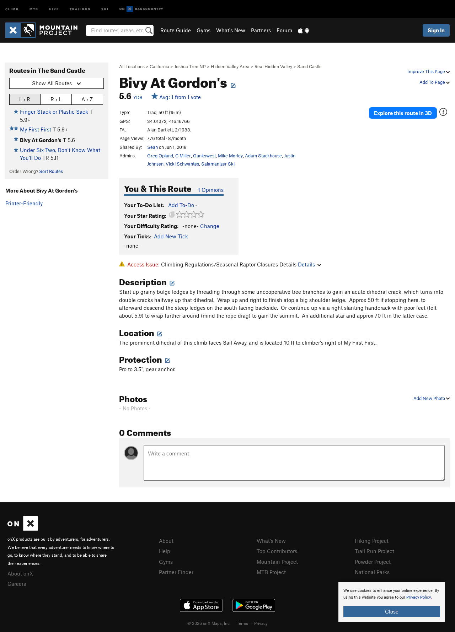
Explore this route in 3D (403, 113)
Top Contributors (277, 551)
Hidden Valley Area (230, 66)
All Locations (132, 66)
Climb (12, 8)
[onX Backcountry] (141, 9)
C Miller (183, 155)
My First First (35, 129)
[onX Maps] (22, 528)
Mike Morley (230, 155)
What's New (230, 30)
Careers (16, 583)
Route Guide (175, 30)
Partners (261, 30)
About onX (20, 573)
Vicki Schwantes (182, 164)
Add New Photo (429, 398)
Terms (242, 623)
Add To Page (432, 82)
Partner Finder (176, 572)
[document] (391, 602)
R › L (55, 99)
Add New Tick (171, 236)
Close (391, 611)
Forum (284, 30)
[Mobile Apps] (303, 30)
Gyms (203, 30)
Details (306, 264)
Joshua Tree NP (190, 66)
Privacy (261, 623)
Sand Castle (309, 66)
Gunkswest (204, 155)
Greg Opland (160, 155)
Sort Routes (51, 171)
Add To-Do (181, 205)
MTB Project (271, 572)
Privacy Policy (418, 597)
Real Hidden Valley (273, 66)
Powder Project (373, 561)
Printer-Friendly (24, 203)
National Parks (372, 572)
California (159, 66)
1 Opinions (211, 190)
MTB (34, 8)
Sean (152, 147)
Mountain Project (277, 561)
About (166, 541)
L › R (24, 99)
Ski (105, 8)
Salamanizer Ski (218, 164)
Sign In (436, 30)
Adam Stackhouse (263, 155)
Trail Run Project (374, 551)
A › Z (87, 99)
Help (164, 551)
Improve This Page (426, 71)
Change (209, 226)
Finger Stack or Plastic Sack (54, 111)
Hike (54, 8)
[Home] (45, 30)
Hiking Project (372, 541)
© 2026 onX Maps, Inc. (209, 623)
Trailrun (80, 8)
